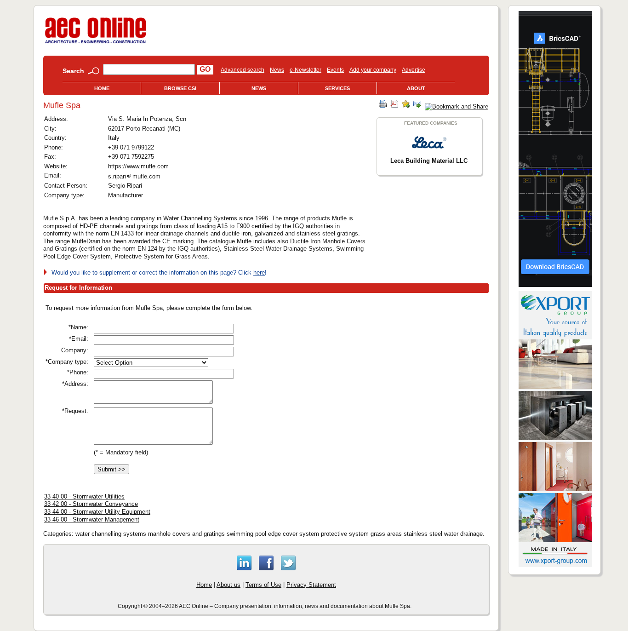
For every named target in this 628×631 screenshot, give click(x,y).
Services (337, 88)
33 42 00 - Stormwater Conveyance (91, 503)
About (416, 88)
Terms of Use (263, 584)
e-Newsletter (305, 70)
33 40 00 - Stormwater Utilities (84, 496)
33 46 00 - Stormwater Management (91, 519)
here (259, 272)
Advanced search (242, 70)
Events (335, 70)
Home (101, 88)
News (277, 70)
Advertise (413, 70)
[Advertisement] (380, 368)
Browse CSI (180, 88)
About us (228, 584)
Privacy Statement (311, 584)
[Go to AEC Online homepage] (95, 43)
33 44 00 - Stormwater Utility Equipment (97, 511)
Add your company (372, 70)
